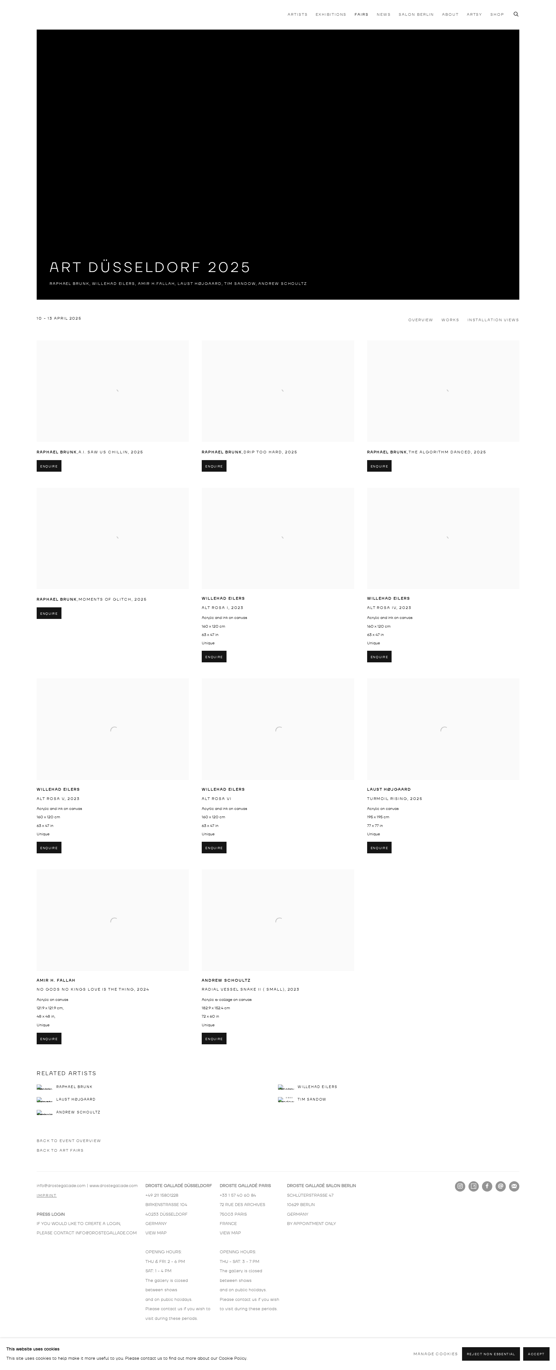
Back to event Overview (69, 1141)
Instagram (460, 1186)
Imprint (47, 1195)
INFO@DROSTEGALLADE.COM (106, 1233)
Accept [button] (536, 1354)
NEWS (384, 14)
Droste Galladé (69, 14)
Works (450, 320)
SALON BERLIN (416, 14)
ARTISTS (298, 14)
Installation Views (493, 320)
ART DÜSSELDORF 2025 (151, 268)
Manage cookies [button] (435, 1354)
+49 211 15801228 (161, 1195)
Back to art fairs (60, 1150)
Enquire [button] (49, 466)
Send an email (501, 1186)
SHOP (497, 14)
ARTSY (475, 14)
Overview (420, 320)
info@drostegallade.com (61, 1186)
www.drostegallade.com (113, 1186)
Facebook (487, 1186)
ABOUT (450, 14)
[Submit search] (516, 13)
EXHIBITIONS (331, 14)
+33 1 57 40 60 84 (238, 1195)
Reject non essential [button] (491, 1354)
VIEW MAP (156, 1233)
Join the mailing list (514, 1186)
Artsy (473, 1186)
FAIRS (362, 14)
